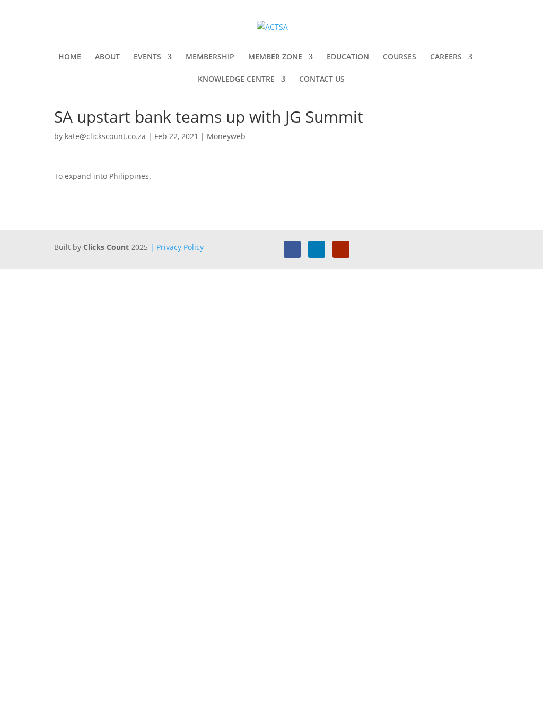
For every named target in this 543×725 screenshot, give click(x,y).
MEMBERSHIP (210, 57)
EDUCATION (348, 57)
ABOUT (107, 57)
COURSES (399, 57)
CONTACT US (322, 79)
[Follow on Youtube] (340, 249)
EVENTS (147, 57)
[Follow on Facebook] (292, 249)
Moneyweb (226, 136)
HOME (69, 57)
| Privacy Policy (177, 247)
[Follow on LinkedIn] (316, 249)
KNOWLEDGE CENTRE (236, 79)
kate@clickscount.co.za (105, 136)
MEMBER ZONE (275, 57)
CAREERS (446, 57)
